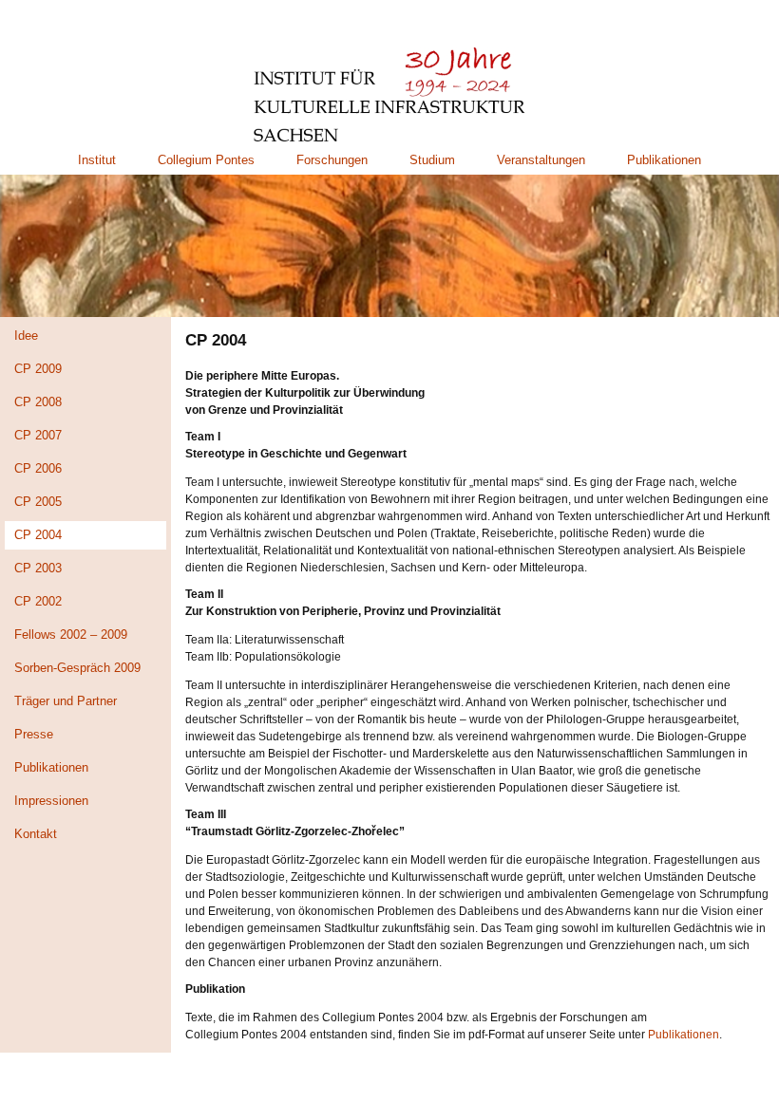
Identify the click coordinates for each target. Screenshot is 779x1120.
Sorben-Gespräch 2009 (77, 668)
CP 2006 (38, 468)
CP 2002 (38, 601)
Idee (26, 335)
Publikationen (664, 160)
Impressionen (51, 800)
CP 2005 (38, 502)
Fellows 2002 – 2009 (70, 634)
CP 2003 (38, 568)
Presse (33, 734)
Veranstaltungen (541, 160)
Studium (432, 160)
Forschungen (332, 160)
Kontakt (35, 834)
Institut (97, 160)
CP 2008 (38, 402)
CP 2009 (38, 369)
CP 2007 (38, 435)
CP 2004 (38, 535)
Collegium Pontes (206, 160)
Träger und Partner (65, 701)
